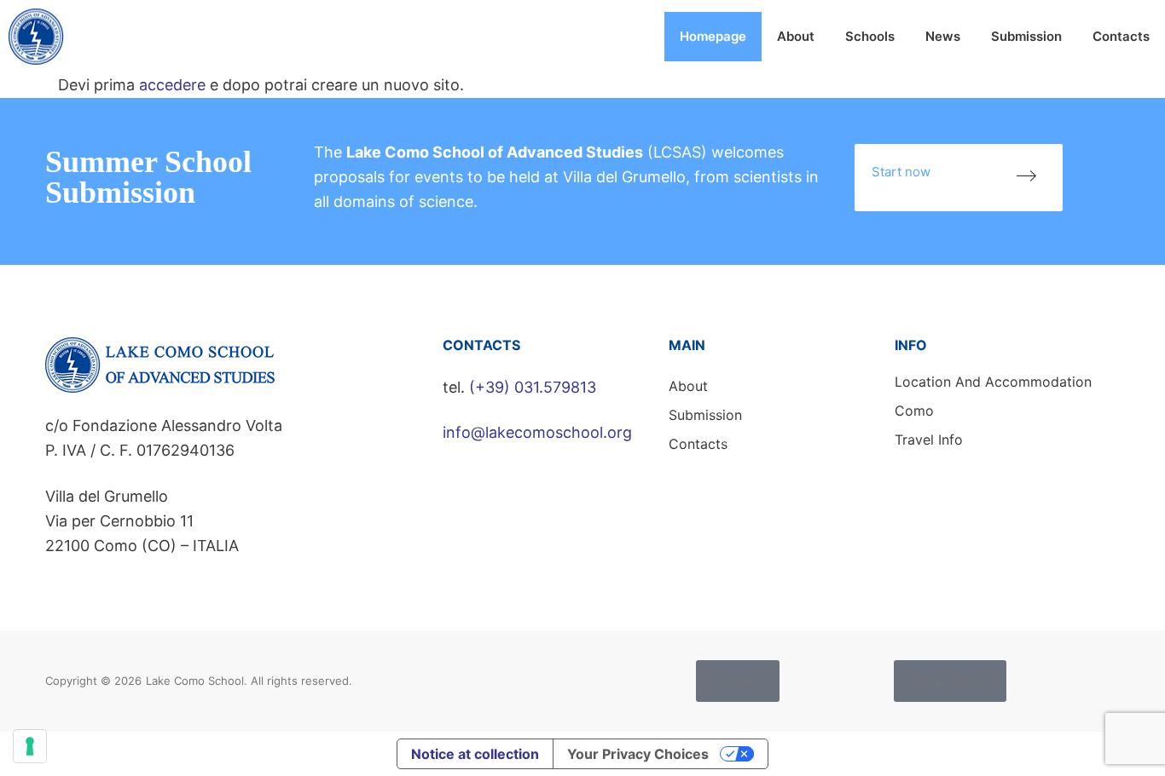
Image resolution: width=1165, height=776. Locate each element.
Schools (870, 36)
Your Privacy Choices (638, 753)
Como (914, 410)
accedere (172, 85)
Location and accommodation (993, 381)
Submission (1026, 36)
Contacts (1121, 36)
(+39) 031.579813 (532, 387)
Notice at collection (475, 753)
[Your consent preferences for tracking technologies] (30, 746)
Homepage (713, 36)
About (795, 36)
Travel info (929, 439)
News (942, 36)
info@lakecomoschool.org (537, 432)
